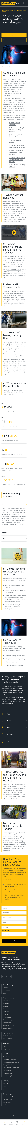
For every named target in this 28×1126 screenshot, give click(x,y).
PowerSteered (7, 1017)
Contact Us (6, 1089)
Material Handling (7, 1038)
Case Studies (6, 1046)
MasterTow (6, 1006)
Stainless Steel (7, 1022)
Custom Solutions (8, 1028)
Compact (5, 987)
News (4, 1086)
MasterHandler (7, 1012)
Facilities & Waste (7, 1070)
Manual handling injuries (10, 784)
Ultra (4, 993)
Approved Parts (7, 1102)
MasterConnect (7, 1105)
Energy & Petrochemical (9, 1065)
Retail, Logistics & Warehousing (11, 1067)
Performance (6, 990)
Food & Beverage (7, 1073)
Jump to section (6, 66)
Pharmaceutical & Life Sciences (11, 1062)
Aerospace (6, 1057)
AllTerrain (5, 1014)
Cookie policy (4, 1119)
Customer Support (8, 1097)
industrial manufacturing (14, 269)
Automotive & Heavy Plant (10, 1059)
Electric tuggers (7, 833)
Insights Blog (6, 1049)
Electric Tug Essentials (9, 1036)
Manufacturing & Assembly (10, 1076)
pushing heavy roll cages (14, 264)
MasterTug (6, 1003)
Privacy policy (12, 1119)
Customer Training (8, 1099)
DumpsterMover (7, 1009)
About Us (5, 1083)
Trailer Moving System (9, 1020)
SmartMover (6, 1001)
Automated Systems (8, 1025)
